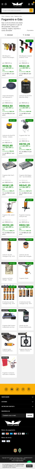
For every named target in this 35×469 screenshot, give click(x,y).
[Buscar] (31, 10)
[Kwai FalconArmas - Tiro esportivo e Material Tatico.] (29, 389)
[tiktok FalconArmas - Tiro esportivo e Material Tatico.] (17, 389)
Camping (7, 16)
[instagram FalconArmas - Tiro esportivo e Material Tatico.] (6, 389)
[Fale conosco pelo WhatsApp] (5, 4)
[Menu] (2, 4)
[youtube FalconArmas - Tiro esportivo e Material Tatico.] (12, 389)
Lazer (12, 16)
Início (2, 16)
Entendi (29, 465)
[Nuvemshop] (17, 461)
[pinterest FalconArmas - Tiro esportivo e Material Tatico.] (23, 389)
